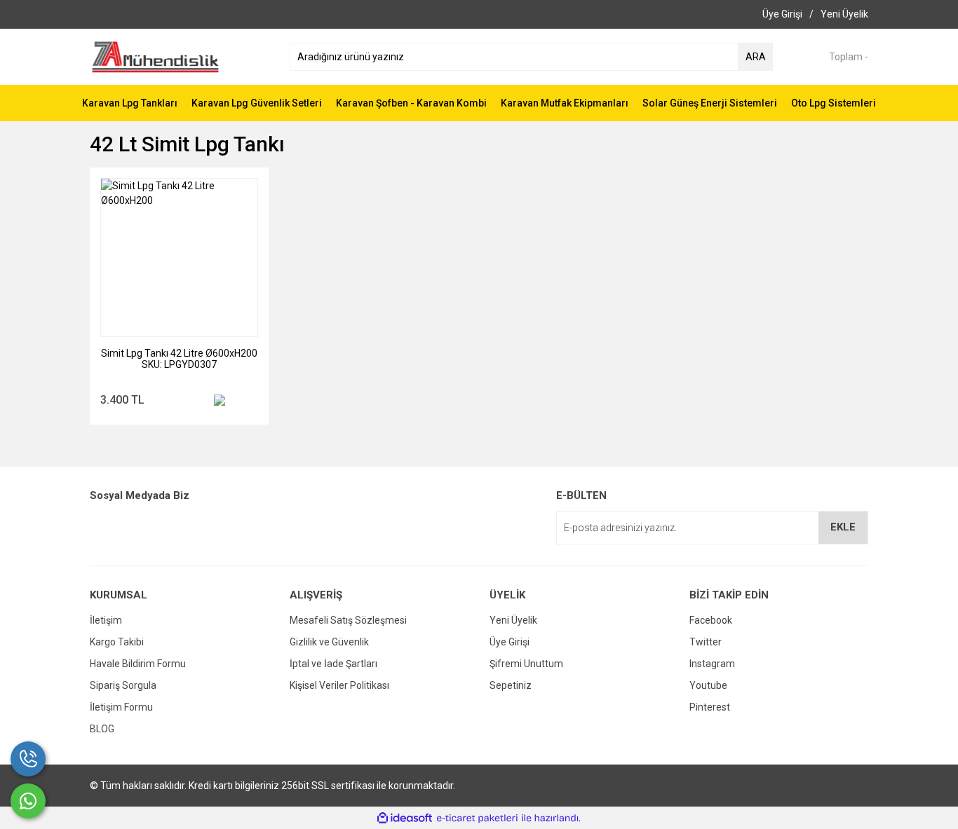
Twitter (705, 642)
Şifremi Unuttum (526, 663)
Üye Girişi (509, 642)
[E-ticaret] (477, 818)
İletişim (106, 620)
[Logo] (155, 56)
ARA (756, 56)
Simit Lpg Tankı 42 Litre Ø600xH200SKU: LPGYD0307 (179, 359)
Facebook (710, 620)
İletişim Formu (121, 707)
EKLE (843, 527)
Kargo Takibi (117, 642)
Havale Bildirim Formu (138, 663)
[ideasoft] (405, 818)
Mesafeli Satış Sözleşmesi (348, 620)
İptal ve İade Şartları (333, 663)
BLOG (102, 728)
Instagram (712, 663)
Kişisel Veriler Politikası (339, 685)
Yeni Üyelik (513, 620)
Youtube (708, 685)
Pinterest (709, 707)
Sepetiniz (511, 685)
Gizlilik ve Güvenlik (329, 642)
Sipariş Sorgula (123, 685)
